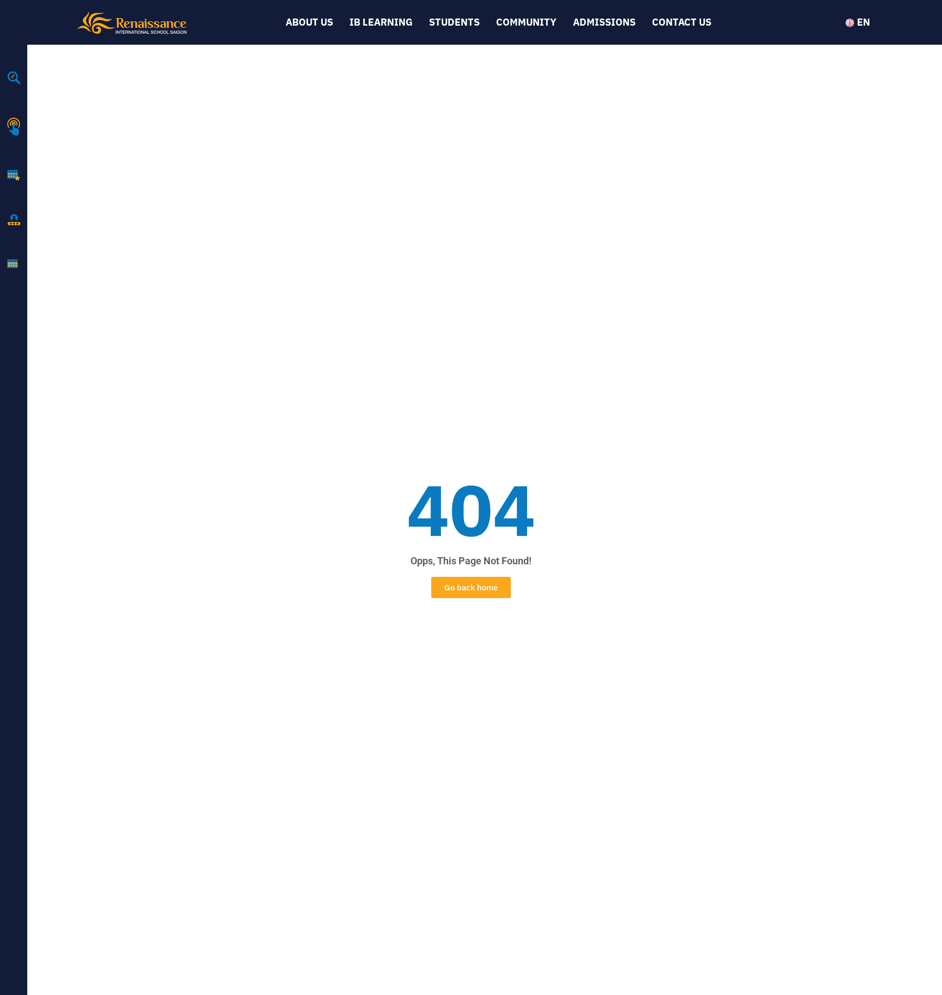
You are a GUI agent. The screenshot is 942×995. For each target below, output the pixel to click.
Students (454, 22)
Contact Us (681, 22)
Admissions (604, 22)
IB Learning (381, 22)
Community (526, 22)
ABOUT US (309, 22)
